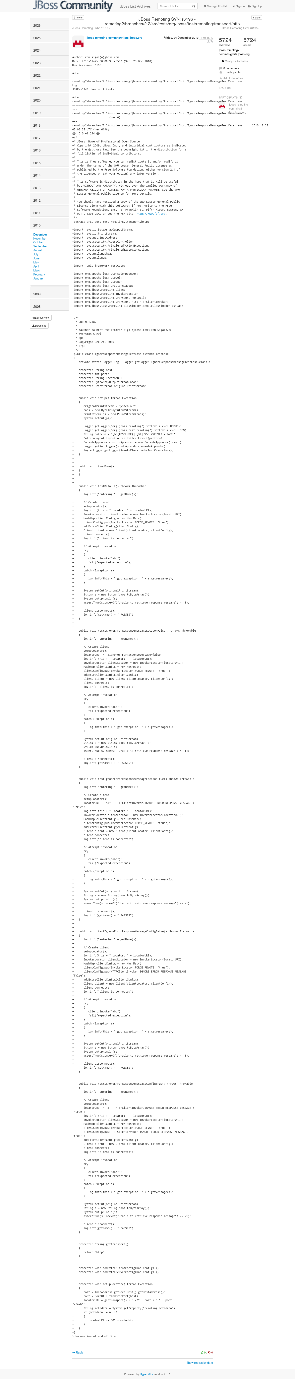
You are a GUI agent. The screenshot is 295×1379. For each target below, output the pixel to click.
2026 (37, 25)
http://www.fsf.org (150, 213)
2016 (37, 150)
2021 (37, 87)
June (36, 258)
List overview (42, 317)
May (36, 262)
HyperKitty (146, 1374)
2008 (37, 306)
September (40, 246)
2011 (37, 212)
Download (40, 325)
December (40, 234)
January (38, 278)
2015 (37, 162)
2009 (37, 294)
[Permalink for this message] (212, 41)
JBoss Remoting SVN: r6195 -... (242, 28)
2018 (37, 125)
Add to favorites (233, 78)
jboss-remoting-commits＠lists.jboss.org (114, 38)
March (37, 270)
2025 (37, 37)
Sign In (240, 6)
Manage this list (216, 6)
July (35, 254)
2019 (37, 112)
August (37, 250)
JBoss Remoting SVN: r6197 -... (92, 28)
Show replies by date (199, 1363)
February (39, 274)
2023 (37, 62)
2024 (37, 50)
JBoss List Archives (135, 6)
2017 (37, 137)
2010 (37, 225)
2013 (37, 187)
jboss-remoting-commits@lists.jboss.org (234, 52)
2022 (37, 75)
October (38, 242)
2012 (37, 200)
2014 (37, 175)
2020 (37, 100)
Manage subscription (236, 61)
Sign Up (256, 6)
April (36, 266)
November (40, 238)
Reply (79, 1352)
